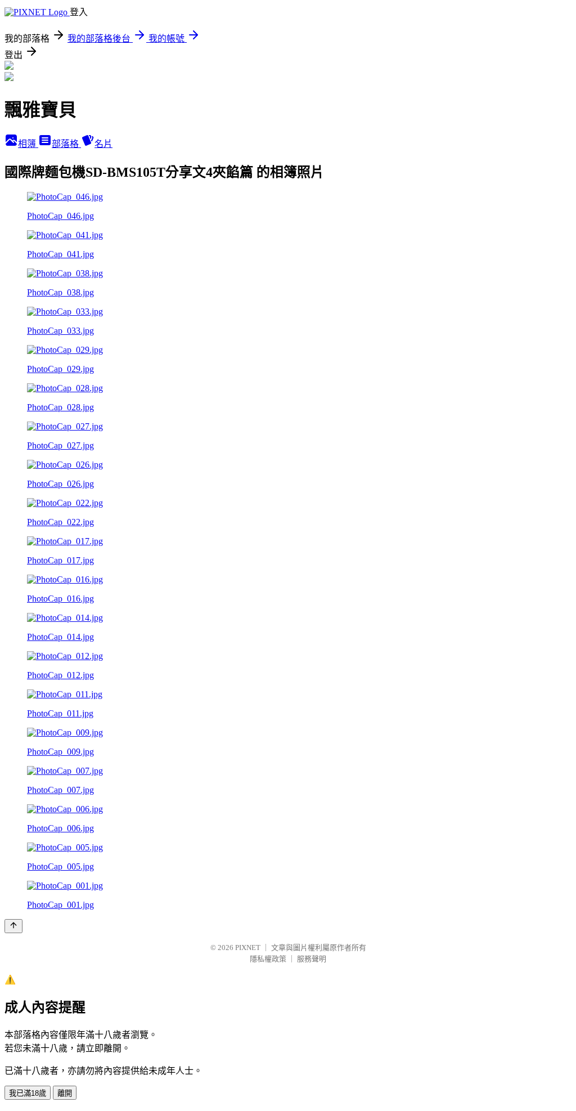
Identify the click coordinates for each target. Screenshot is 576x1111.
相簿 (28, 144)
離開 (64, 1093)
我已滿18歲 (27, 1093)
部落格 (66, 144)
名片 (103, 144)
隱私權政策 (268, 959)
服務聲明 (311, 959)
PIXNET (247, 947)
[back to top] (13, 926)
